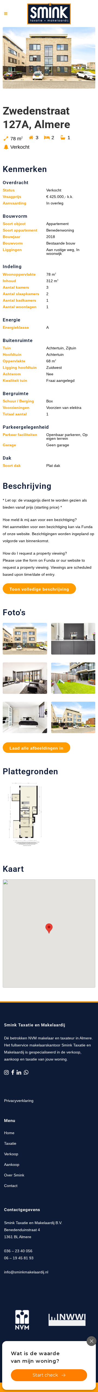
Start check (45, 1375)
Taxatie (10, 1143)
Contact (10, 1185)
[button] (49, 928)
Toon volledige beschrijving (39, 589)
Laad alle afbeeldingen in (36, 748)
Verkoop (11, 1154)
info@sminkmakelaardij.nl (26, 1272)
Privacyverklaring (18, 1100)
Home (9, 1133)
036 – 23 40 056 (18, 1251)
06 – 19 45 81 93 (18, 1258)
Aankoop (11, 1164)
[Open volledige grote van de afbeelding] (25, 638)
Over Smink (14, 1175)
